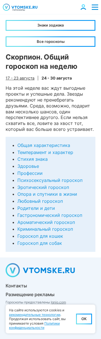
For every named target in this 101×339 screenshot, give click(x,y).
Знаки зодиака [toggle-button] (50, 25)
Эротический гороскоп (43, 187)
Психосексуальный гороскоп (49, 180)
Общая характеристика (43, 145)
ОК (84, 318)
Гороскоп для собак (39, 243)
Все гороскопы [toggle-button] (51, 41)
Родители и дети (36, 208)
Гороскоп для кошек (40, 236)
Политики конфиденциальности (34, 325)
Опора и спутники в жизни (47, 194)
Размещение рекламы (30, 294)
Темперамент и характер (45, 152)
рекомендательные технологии (34, 314)
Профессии (30, 173)
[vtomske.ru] (20, 7)
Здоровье (28, 166)
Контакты (16, 286)
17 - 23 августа (20, 78)
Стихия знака (32, 159)
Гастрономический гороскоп (49, 215)
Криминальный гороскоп (45, 229)
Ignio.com (58, 302)
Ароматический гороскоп (46, 222)
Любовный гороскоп (40, 201)
